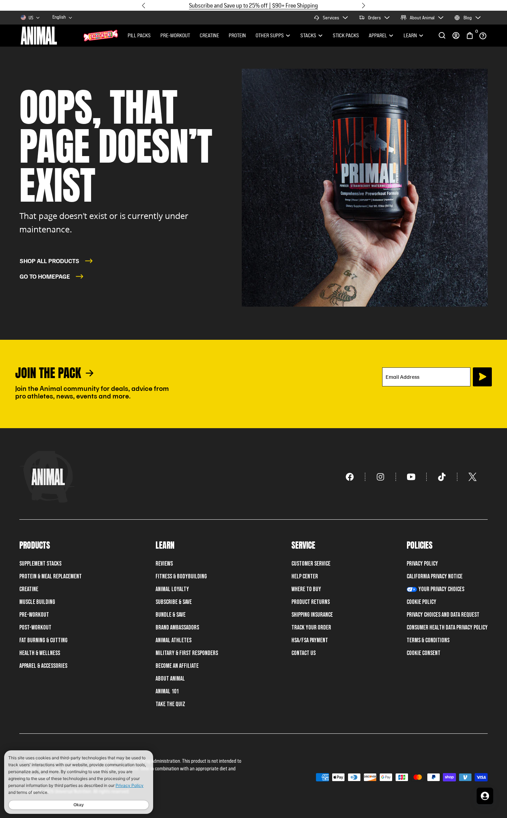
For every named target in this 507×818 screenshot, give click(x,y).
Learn (410, 35)
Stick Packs (346, 35)
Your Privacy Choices (441, 589)
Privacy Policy (422, 563)
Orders (374, 17)
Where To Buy (306, 589)
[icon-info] (482, 35)
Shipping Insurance (312, 614)
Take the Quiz (170, 704)
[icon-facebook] (350, 477)
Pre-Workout (175, 35)
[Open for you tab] (485, 796)
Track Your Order (311, 627)
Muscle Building (37, 602)
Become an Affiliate (177, 666)
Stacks (308, 35)
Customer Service (310, 563)
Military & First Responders (187, 653)
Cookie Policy (421, 602)
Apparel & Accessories (43, 666)
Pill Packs (139, 35)
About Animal (422, 17)
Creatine (209, 35)
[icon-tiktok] (442, 477)
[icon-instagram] (380, 477)
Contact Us (303, 653)
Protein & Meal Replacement (50, 576)
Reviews (164, 563)
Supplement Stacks (40, 563)
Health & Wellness (39, 653)
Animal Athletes (173, 640)
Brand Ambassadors (177, 627)
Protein (237, 35)
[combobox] (63, 17)
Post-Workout (35, 627)
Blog (468, 17)
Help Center (304, 576)
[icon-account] (456, 35)
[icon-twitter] (472, 477)
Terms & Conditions (428, 640)
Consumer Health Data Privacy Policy (447, 627)
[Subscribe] (482, 376)
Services (331, 17)
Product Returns (310, 602)
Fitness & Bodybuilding (181, 576)
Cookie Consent (423, 653)
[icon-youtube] (411, 477)
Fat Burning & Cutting (43, 640)
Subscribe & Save (174, 602)
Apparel (378, 35)
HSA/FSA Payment (309, 640)
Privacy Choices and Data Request (443, 614)
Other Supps (270, 35)
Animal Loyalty (172, 589)
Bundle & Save (171, 614)
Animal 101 (167, 691)
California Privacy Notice (435, 576)
